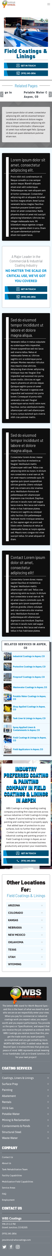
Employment (8, 1200)
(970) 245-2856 (9, 1233)
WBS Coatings (11, 1218)
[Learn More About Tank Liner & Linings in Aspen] (26, 718)
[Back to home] (9, 4)
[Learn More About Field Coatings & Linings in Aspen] (26, 739)
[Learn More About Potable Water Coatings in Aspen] (26, 698)
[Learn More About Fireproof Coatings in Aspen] (26, 677)
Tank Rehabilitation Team (14, 1169)
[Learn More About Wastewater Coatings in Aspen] (26, 687)
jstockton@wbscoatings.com (16, 1240)
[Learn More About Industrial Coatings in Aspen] (26, 656)
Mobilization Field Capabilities (17, 1181)
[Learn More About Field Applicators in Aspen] (26, 749)
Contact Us (7, 1157)
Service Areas (8, 1187)
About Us (6, 1163)
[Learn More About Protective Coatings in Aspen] (26, 667)
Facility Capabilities (12, 1175)
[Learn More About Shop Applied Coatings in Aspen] (26, 708)
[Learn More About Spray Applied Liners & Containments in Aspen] (26, 729)
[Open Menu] (48, 4)
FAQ (4, 1193)
